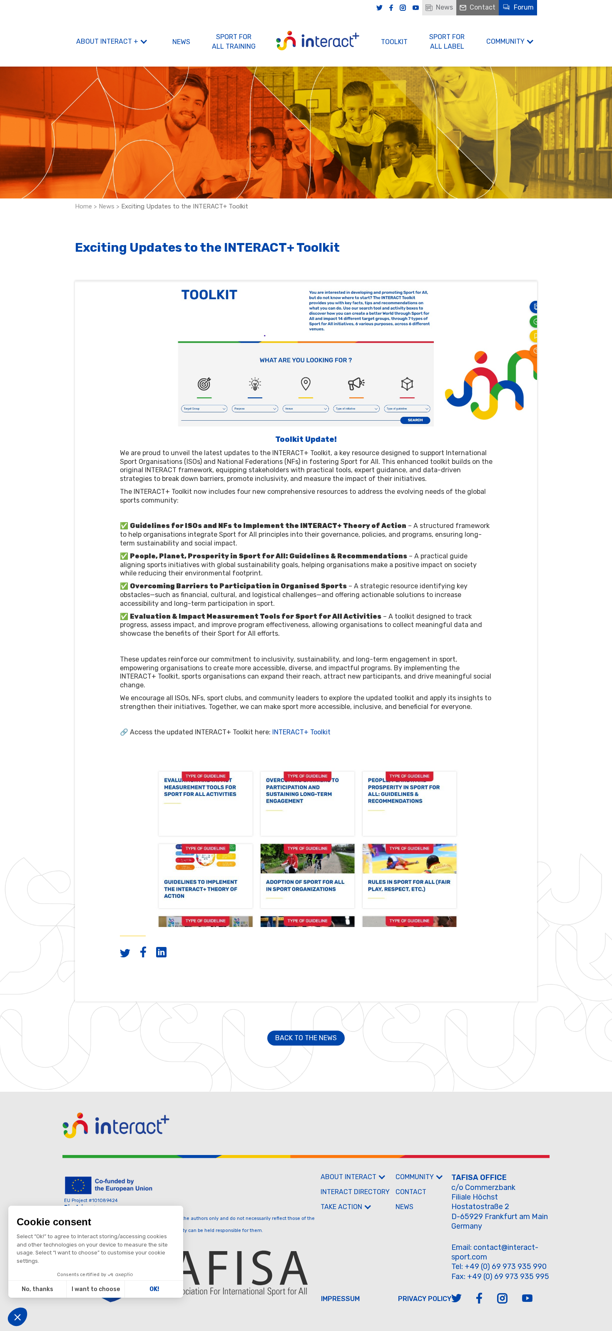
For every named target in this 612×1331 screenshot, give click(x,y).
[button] (17, 1317)
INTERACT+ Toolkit (301, 732)
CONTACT (411, 1192)
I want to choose (96, 1289)
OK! (154, 1289)
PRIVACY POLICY (424, 1299)
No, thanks (37, 1289)
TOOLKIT (394, 42)
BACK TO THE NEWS (306, 1038)
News (444, 7)
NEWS (181, 42)
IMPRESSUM (340, 1299)
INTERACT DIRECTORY (355, 1192)
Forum (524, 7)
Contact (482, 7)
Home (83, 206)
